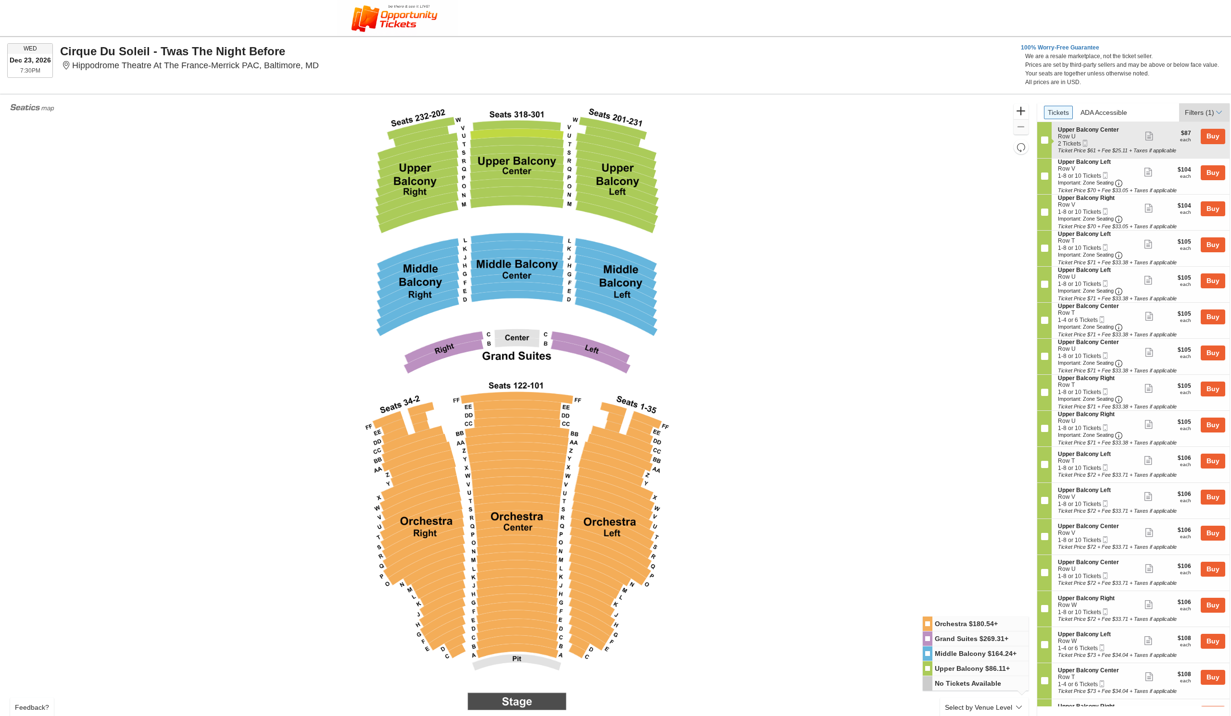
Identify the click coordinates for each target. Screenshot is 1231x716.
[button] (1021, 112)
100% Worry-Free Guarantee (1060, 47)
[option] (976, 624)
